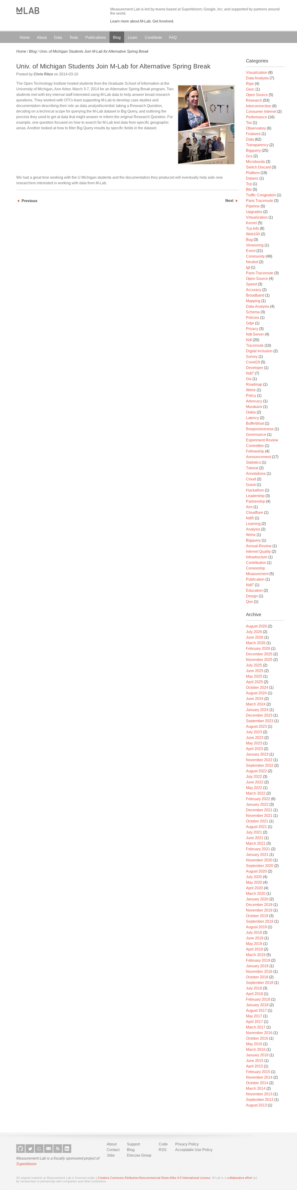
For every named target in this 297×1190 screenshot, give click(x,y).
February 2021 (258, 849)
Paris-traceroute (259, 273)
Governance (256, 435)
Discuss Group (139, 1155)
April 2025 (254, 682)
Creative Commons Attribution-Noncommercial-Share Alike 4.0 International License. (154, 1178)
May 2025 (254, 676)
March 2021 (255, 843)
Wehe (251, 390)
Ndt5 (250, 518)
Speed (251, 284)
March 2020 (255, 894)
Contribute (153, 37)
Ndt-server (255, 334)
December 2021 (259, 810)
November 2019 (259, 910)
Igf (248, 267)
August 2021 (256, 827)
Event (250, 251)
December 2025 (259, 654)
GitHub (20, 1148)
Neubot (252, 262)
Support (133, 1144)
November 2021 (259, 816)
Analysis (253, 529)
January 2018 (257, 1005)
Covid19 (253, 362)
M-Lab (27, 10)
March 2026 (255, 643)
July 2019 (254, 933)
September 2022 (259, 765)
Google (39, 1148)
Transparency (257, 145)
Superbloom (26, 1164)
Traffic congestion (261, 195)
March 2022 (255, 793)
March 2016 (255, 1049)
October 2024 (257, 687)
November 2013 (259, 1094)
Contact (113, 1150)
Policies (252, 318)
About (42, 37)
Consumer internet (261, 111)
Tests (73, 37)
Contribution (256, 563)
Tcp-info (252, 228)
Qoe (249, 602)
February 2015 (258, 1072)
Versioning (255, 245)
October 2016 (257, 1038)
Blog (117, 37)
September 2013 (259, 1100)
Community (255, 256)
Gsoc (250, 89)
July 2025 (254, 665)
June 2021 (254, 838)
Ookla (251, 412)
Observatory (256, 128)
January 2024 (257, 710)
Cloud (251, 479)
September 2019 (259, 921)
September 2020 (259, 866)
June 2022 (254, 782)
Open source (257, 95)
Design (252, 596)
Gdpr (250, 323)
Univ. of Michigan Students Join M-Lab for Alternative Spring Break (93, 51)
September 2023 (259, 721)
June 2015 (254, 1061)
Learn (132, 37)
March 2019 (255, 955)
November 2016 (259, 1033)
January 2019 (257, 966)
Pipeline (253, 206)
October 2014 (257, 1083)
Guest (251, 485)
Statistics (253, 462)
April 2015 (254, 1066)
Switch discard (258, 167)
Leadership (255, 496)
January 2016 (257, 1055)
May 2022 (254, 788)
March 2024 (255, 704)
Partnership (255, 501)
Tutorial (252, 468)
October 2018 (257, 977)
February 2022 (258, 799)
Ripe (250, 84)
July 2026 (254, 632)
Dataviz (252, 178)
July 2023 (254, 732)
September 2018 (259, 983)
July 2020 (254, 877)
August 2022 (256, 771)
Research (254, 100)
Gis (249, 379)
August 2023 (256, 726)
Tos (249, 123)
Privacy (252, 329)
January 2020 (257, 899)
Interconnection (258, 106)
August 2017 (256, 1010)
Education (254, 590)
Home (25, 37)
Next (229, 201)
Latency (252, 418)
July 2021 (254, 832)
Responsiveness (260, 429)
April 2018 (254, 994)
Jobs (111, 1155)
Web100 (253, 234)
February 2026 (258, 648)
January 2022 (257, 804)
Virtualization (257, 217)
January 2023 (257, 754)
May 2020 (254, 882)
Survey (252, 357)
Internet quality (258, 551)
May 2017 (254, 1016)
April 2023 (254, 749)
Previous (29, 201)
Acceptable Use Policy (194, 1150)
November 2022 (259, 760)
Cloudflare (254, 512)
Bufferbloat (255, 423)
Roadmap (254, 384)
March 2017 (255, 1027)
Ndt (249, 340)
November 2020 (259, 860)
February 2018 (258, 999)
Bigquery (253, 150)
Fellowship (255, 451)
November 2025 (259, 660)
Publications (95, 37)
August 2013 (256, 1105)
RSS (57, 1148)
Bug (249, 240)
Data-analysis (257, 306)
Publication (255, 579)
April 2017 (254, 1022)
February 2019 (258, 960)
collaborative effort (239, 1178)
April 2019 (254, 949)
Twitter (30, 1148)
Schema (253, 312)
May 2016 (254, 1044)
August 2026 (256, 626)
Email (48, 1148)
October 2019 (257, 916)
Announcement (258, 457)
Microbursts (255, 162)
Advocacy (254, 401)
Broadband (255, 295)
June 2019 (254, 938)
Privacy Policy (187, 1144)
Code (163, 1144)
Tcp (249, 184)
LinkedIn (67, 1148)
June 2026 (254, 637)
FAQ (173, 37)
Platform (253, 173)
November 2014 (259, 1077)
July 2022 (254, 777)
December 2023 (259, 715)
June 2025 (254, 671)
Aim (249, 507)
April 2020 (254, 888)
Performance (256, 117)
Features (253, 134)
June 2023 (254, 738)
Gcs (249, 156)
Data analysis (257, 78)
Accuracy (253, 290)
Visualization (256, 72)
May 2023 (254, 743)
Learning (253, 524)
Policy (251, 396)
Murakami (254, 407)
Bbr (249, 189)
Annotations (256, 473)
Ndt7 (250, 373)
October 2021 (257, 821)
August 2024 (256, 693)
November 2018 (259, 971)
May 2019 (254, 944)
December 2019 (259, 905)
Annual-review (258, 546)
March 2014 (255, 1088)
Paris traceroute (259, 201)
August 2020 (256, 871)
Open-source (257, 279)
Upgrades (254, 212)
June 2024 (254, 699)
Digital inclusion (259, 351)
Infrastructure (256, 557)
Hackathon (255, 490)
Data (58, 37)
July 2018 (254, 988)
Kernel (251, 223)
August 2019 (256, 927)
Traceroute (255, 345)
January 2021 (257, 855)
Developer (254, 368)
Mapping (253, 301)
